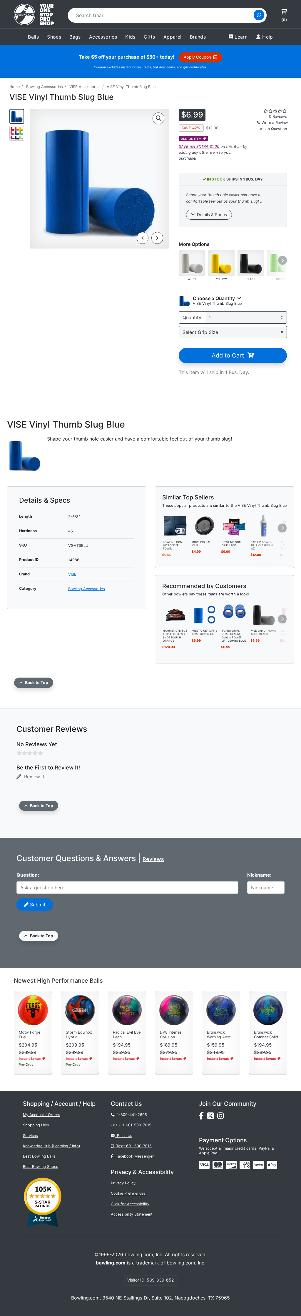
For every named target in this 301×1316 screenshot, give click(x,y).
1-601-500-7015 (136, 1125)
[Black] (251, 262)
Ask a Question (273, 129)
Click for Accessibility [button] (130, 1204)
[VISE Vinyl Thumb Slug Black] (263, 614)
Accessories (103, 37)
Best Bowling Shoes (40, 1166)
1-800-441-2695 (131, 1115)
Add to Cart (230, 355)
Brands (198, 37)
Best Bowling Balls (39, 1156)
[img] (258, 1165)
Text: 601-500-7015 (133, 1146)
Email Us (123, 1135)
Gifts (149, 37)
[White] (192, 262)
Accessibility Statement (132, 1214)
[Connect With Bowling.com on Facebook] (203, 1117)
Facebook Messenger (133, 1156)
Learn (241, 37)
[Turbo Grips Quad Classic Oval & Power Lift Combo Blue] (234, 614)
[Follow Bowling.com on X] (212, 1117)
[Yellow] (221, 262)
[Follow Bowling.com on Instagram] (221, 1117)
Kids (130, 37)
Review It (32, 776)
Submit (37, 905)
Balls (33, 37)
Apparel (172, 37)
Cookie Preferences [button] (128, 1193)
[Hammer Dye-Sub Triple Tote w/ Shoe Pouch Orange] (175, 614)
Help (267, 37)
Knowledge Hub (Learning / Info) (51, 1146)
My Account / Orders (41, 1115)
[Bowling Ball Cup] (205, 525)
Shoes (54, 37)
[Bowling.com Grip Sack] (234, 525)
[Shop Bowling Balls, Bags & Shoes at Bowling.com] (34, 15)
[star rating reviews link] (272, 111)
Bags (75, 37)
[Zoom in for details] (158, 118)
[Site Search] (259, 15)
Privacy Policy (123, 1183)
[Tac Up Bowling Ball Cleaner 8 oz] (263, 525)
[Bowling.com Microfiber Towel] (175, 525)
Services (30, 1135)
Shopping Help (36, 1125)
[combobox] (163, 15)
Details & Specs (211, 214)
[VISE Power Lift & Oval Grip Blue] (205, 614)
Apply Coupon (198, 56)
